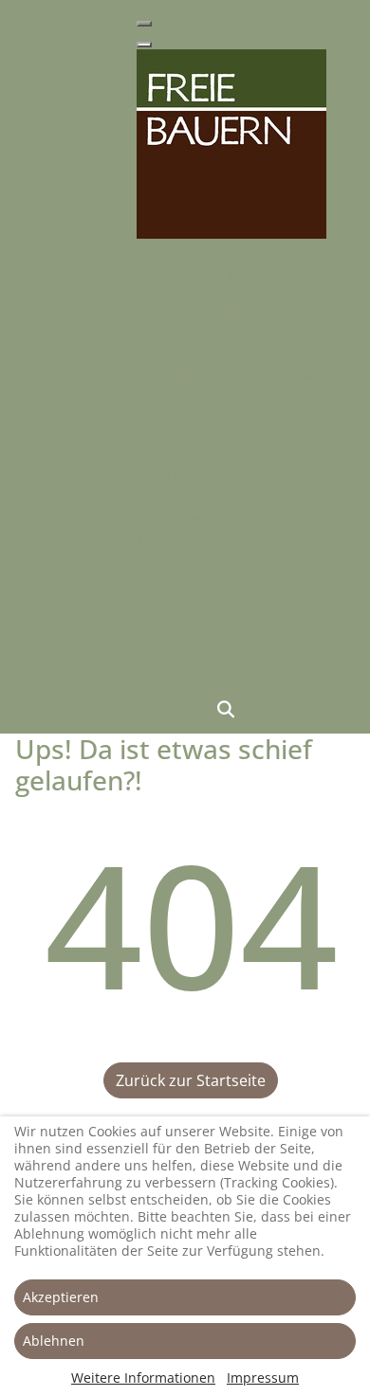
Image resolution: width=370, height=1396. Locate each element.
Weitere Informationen (143, 1378)
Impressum (263, 1378)
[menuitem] (154, 249)
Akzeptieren (61, 1297)
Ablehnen (53, 1341)
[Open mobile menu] (144, 24)
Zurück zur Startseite (191, 1080)
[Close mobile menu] (144, 44)
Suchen (226, 709)
